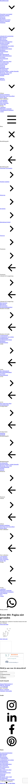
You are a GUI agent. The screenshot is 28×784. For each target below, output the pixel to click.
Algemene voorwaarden (6, 691)
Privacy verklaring (4, 689)
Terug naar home (4, 624)
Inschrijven (3, 677)
